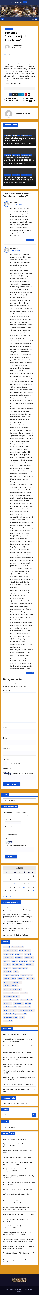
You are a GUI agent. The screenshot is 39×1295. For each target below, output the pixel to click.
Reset (24, 812)
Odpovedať (30, 239)
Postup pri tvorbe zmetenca (13, 1214)
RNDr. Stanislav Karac (24, 143)
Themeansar (19, 1291)
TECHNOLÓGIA (9, 29)
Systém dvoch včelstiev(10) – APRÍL (28, 100)
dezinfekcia (8, 954)
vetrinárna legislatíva (11, 1000)
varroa (23, 993)
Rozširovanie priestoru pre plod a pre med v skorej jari (18, 178)
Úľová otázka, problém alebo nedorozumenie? (19, 139)
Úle (21, 1017)
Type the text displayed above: (22, 773)
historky (18, 954)
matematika (29, 957)
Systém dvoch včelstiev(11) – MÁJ (12, 99)
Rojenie (30, 978)
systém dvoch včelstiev (12, 989)
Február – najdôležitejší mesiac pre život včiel (19, 1078)
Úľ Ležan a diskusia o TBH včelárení (16, 1253)
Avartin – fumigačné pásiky (12, 1084)
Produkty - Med (26, 975)
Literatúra (19, 957)
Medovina (23, 961)
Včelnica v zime (24, 1007)
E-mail (6, 738)
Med (14, 961)
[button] (33, 19)
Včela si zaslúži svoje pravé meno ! (15, 1046)
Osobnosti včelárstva (20, 968)
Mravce (7, 964)
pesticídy (8, 971)
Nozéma (29, 964)
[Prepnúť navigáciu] (18, 19)
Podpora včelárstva (11, 975)
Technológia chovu (11, 993)
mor (32, 961)
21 (24, 887)
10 (5, 883)
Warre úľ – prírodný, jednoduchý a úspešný (18, 1071)
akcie (7, 947)
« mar (5, 896)
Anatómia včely (17, 947)
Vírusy (28, 1003)
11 (10, 883)
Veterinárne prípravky (12, 996)
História (27, 954)
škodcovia (8, 1021)
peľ (16, 971)
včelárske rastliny (10, 1017)
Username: (8, 819)
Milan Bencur (18, 45)
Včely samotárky (10, 1010)
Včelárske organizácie (26, 1010)
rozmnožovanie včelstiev (13, 982)
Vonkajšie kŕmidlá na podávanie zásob (16, 1219)
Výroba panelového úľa (11, 1053)
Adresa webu (7, 749)
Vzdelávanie (18, 1003)
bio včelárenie (24, 950)
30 (33, 891)
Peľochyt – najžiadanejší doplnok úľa (16, 1089)
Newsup (30, 1289)
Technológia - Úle (26, 135)
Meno (5, 727)
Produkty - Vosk (10, 978)
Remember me (12, 835)
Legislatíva (8, 957)
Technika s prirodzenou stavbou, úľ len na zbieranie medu (18, 159)
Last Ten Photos (9, 1034)
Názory (7, 968)
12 (15, 883)
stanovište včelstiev (11, 985)
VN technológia (26, 1000)
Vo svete (8, 1003)
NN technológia (18, 964)
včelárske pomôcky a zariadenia (15, 1014)
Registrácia (17, 812)
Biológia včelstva (10, 950)
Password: (8, 827)
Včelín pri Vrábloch (22, 935)
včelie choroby (10, 1007)
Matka (7, 961)
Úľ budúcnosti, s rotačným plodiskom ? (17, 1260)
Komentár (7, 690)
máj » (10, 896)
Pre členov (8, 135)
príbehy (21, 978)
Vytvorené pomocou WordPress (14, 1289)
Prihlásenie (8, 812)
